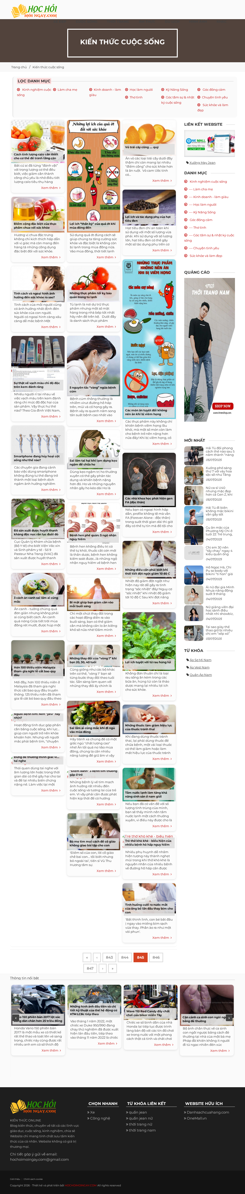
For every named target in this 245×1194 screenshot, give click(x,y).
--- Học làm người (203, 204)
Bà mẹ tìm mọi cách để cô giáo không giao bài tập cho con (93, 843)
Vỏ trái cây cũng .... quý (142, 147)
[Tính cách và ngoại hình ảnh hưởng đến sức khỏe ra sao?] (38, 283)
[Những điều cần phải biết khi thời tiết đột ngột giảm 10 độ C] (149, 558)
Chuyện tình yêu (215, 97)
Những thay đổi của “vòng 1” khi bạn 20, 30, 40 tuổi (93, 660)
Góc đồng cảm (213, 89)
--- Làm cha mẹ (201, 189)
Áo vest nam (200, 667)
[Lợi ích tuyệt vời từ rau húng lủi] (149, 640)
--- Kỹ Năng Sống (202, 212)
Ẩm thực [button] (147, 21)
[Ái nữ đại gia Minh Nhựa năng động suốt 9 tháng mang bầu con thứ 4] (193, 597)
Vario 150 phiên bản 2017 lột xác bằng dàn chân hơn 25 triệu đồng (38, 1019)
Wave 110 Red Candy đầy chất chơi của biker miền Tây (148, 1013)
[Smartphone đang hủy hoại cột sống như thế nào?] (38, 444)
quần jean (138, 1112)
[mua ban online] (209, 143)
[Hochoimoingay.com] (34, 8)
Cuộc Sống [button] (86, 21)
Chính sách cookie (33, 1179)
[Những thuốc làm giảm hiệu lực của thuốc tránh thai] (149, 718)
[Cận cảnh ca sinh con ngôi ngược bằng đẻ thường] (206, 1005)
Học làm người (141, 89)
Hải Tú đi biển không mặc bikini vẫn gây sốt (220, 511)
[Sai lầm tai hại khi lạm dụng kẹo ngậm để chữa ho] (94, 448)
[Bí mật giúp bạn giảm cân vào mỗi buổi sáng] (94, 593)
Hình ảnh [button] (198, 21)
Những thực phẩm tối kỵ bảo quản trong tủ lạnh (91, 295)
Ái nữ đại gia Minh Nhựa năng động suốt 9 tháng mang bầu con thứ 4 (220, 594)
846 (156, 957)
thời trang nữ (140, 1124)
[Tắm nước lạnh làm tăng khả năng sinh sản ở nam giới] (149, 783)
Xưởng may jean (202, 162)
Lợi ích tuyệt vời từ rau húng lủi (148, 662)
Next (229, 1017)
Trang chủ (19, 67)
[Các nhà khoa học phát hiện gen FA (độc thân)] (149, 478)
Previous (15, 1017)
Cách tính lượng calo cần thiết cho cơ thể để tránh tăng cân (36, 156)
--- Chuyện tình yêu (204, 248)
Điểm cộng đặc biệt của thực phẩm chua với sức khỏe (35, 225)
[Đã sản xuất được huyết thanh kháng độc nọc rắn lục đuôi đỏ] (38, 518)
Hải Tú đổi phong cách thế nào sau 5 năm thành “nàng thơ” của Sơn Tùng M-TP (220, 455)
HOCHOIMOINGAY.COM (81, 1185)
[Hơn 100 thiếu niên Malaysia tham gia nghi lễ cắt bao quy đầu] (38, 657)
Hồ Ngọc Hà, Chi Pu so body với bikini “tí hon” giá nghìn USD (219, 572)
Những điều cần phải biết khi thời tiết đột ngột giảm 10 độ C (147, 571)
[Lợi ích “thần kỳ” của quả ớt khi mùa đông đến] (94, 175)
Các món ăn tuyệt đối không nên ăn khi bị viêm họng (146, 412)
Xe (92, 1112)
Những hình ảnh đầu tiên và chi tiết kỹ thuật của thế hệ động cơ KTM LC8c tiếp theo (93, 1010)
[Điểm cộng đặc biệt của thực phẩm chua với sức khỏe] (38, 213)
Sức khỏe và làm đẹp (205, 256)
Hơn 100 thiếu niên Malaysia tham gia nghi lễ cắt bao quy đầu (35, 671)
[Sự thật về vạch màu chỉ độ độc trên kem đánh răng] (38, 362)
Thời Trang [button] (118, 21)
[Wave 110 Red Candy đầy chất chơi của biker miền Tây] (150, 1002)
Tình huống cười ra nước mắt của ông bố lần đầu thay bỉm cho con (149, 908)
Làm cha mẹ (67, 89)
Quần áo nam (201, 675)
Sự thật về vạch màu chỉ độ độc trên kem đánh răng (37, 385)
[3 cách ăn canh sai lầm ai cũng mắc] (38, 588)
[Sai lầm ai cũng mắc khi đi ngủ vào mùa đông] (94, 717)
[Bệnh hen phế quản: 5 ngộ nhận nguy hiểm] (94, 522)
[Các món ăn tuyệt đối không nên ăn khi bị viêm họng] (149, 338)
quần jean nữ (141, 1118)
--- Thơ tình (197, 227)
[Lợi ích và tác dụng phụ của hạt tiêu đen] (149, 206)
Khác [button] (222, 21)
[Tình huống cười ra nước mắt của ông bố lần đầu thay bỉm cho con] (149, 897)
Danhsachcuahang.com (208, 1112)
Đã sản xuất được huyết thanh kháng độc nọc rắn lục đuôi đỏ (36, 532)
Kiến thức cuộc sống (48, 67)
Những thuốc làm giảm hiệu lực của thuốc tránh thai (148, 727)
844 (124, 957)
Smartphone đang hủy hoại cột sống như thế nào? (37, 458)
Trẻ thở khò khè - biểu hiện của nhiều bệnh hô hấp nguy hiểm (148, 842)
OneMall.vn (197, 1118)
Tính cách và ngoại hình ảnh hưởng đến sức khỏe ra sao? (34, 295)
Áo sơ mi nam (201, 660)
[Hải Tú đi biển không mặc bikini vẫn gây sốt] (193, 517)
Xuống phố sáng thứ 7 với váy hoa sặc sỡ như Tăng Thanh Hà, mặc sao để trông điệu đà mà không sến (219, 476)
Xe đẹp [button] (59, 21)
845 (140, 957)
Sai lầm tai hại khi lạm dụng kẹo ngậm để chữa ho (93, 462)
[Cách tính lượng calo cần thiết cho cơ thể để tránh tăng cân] (38, 140)
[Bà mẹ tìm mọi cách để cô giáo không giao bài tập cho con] (94, 830)
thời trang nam (142, 1130)
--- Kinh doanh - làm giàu (208, 197)
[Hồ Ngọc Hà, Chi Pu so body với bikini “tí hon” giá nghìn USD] (193, 577)
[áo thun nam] (209, 349)
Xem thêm (50, 188)
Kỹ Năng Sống (177, 89)
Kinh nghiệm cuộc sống (208, 181)
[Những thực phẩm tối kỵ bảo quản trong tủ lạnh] (94, 283)
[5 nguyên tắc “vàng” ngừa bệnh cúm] (94, 365)
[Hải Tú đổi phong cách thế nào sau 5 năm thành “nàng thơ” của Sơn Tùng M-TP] (193, 457)
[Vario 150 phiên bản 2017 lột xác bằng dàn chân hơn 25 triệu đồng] (38, 1005)
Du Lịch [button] (172, 21)
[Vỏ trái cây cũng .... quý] (149, 137)
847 (90, 968)
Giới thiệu (15, 1179)
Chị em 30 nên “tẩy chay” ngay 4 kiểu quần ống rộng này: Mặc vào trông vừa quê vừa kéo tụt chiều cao (220, 555)
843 (109, 957)
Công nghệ (100, 1118)
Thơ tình (136, 97)
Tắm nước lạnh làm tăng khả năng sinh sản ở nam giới (146, 794)
